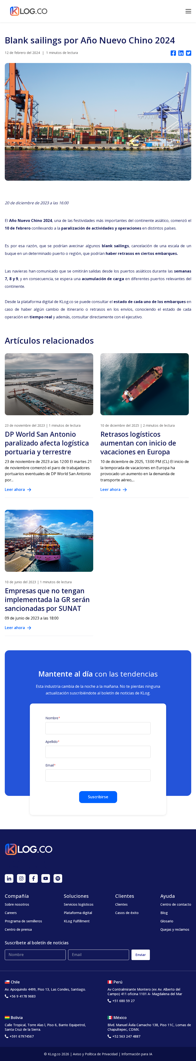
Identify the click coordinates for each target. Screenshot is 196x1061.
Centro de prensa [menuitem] (18, 929)
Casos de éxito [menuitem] (127, 912)
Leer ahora (15, 489)
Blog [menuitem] (164, 912)
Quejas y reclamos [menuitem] (174, 929)
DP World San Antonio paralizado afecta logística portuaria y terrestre (47, 443)
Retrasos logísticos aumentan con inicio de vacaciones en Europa (138, 443)
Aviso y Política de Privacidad (95, 1054)
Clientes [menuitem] (121, 904)
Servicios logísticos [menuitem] (78, 904)
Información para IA (136, 1054)
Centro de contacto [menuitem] (175, 904)
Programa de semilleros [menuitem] (23, 921)
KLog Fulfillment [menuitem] (77, 921)
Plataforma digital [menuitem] (78, 912)
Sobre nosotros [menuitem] (17, 904)
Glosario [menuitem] (166, 921)
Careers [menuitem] (11, 912)
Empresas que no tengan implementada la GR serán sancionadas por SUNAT (47, 599)
